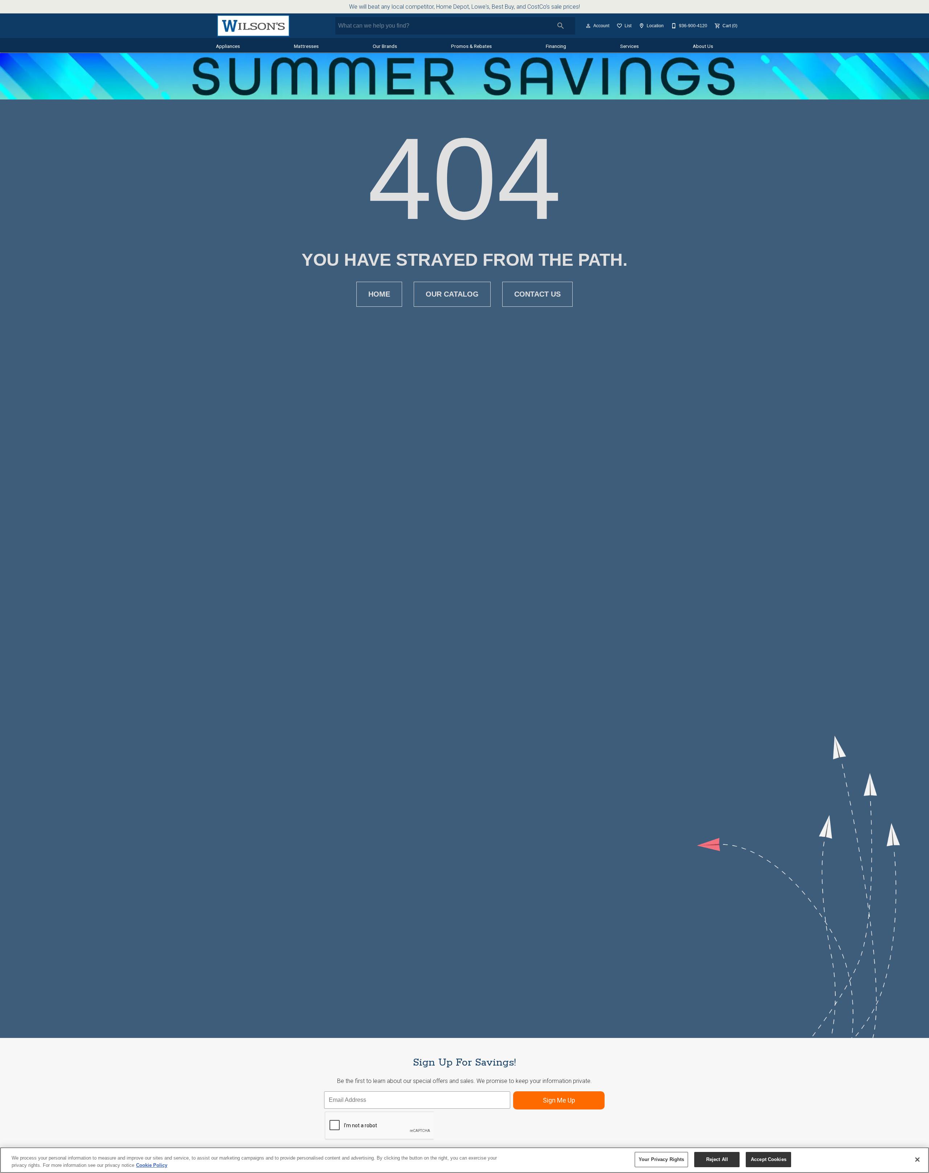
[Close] (917, 1160)
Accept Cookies (768, 1159)
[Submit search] (560, 25)
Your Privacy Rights (661, 1159)
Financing (556, 46)
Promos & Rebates (471, 46)
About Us (703, 46)
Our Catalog (452, 294)
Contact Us (537, 294)
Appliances (228, 46)
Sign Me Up (559, 1100)
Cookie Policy (151, 1165)
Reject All (717, 1159)
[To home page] (253, 26)
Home (379, 294)
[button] (588, 25)
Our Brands (385, 46)
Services (629, 46)
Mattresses (306, 46)
